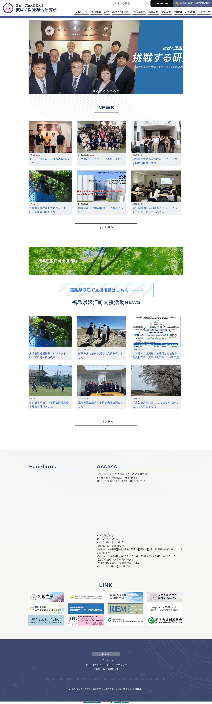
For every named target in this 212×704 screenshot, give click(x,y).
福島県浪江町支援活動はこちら (99, 290)
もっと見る (106, 227)
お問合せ (104, 654)
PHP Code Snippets (92, 702)
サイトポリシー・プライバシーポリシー (106, 664)
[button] (147, 3)
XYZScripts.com (121, 702)
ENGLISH (162, 3)
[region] (106, 57)
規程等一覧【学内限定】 (106, 669)
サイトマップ (106, 660)
